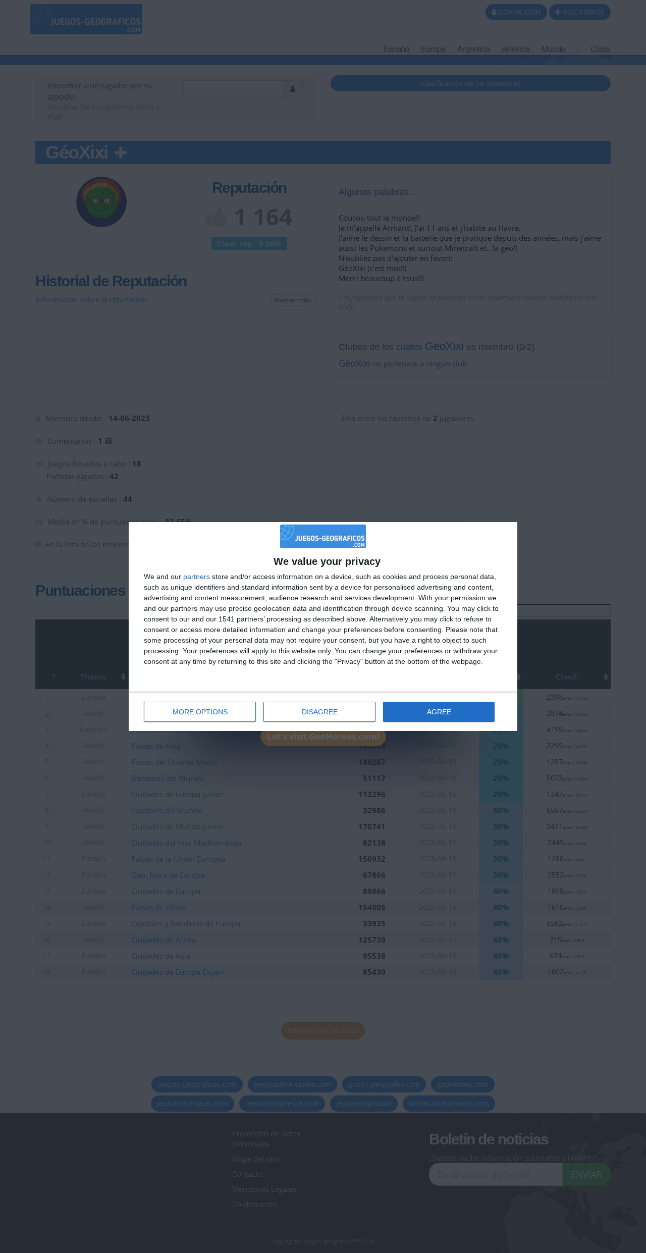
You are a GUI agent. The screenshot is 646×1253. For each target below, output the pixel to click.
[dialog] (323, 626)
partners (196, 576)
